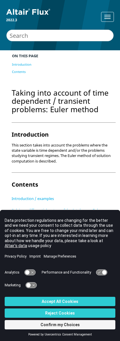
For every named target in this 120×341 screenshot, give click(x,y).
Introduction (21, 64)
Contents (19, 71)
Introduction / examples (33, 198)
